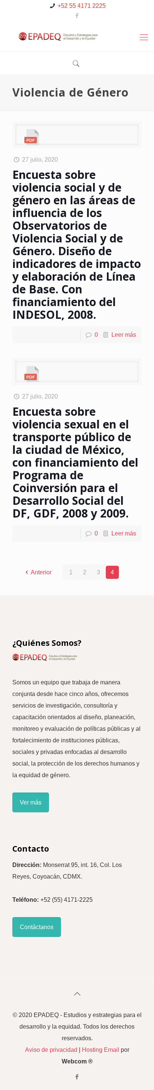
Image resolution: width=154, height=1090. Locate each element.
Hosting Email (100, 1050)
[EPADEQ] (77, 36)
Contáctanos (36, 927)
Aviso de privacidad (51, 1050)
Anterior (41, 572)
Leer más (123, 335)
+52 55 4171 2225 (82, 6)
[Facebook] (77, 15)
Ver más (30, 802)
